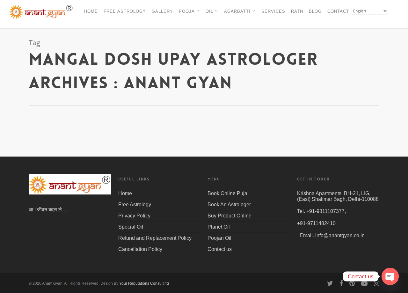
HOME (91, 11)
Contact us (220, 249)
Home (125, 193)
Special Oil (130, 227)
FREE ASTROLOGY (125, 11)
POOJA (187, 11)
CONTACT (338, 11)
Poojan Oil (219, 238)
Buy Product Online (229, 215)
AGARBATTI (237, 11)
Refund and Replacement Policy (155, 238)
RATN (297, 11)
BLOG (315, 11)
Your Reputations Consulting (144, 283)
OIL (209, 11)
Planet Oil (219, 227)
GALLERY (162, 11)
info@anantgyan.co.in (340, 235)
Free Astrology (134, 204)
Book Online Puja (227, 193)
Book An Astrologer (229, 204)
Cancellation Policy (140, 249)
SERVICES (273, 11)
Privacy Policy (134, 215)
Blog (42, 155)
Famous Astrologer (69, 155)
